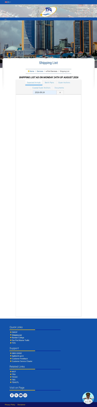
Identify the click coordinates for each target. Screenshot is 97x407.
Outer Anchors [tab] (64, 82)
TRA (13, 374)
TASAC (15, 377)
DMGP (14, 332)
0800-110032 (17, 353)
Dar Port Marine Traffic (20, 340)
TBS (13, 380)
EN (8, 2)
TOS (14, 343)
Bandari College (18, 338)
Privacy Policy (10, 405)
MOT (14, 372)
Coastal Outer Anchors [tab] (41, 88)
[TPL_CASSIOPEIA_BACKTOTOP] (93, 404)
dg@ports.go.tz (18, 356)
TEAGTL (15, 382)
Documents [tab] (59, 88)
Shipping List (17, 335)
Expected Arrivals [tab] (34, 82)
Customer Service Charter (22, 361)
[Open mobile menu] (6, 19)
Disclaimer (21, 405)
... (60, 92)
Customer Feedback (20, 359)
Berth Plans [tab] (49, 82)
